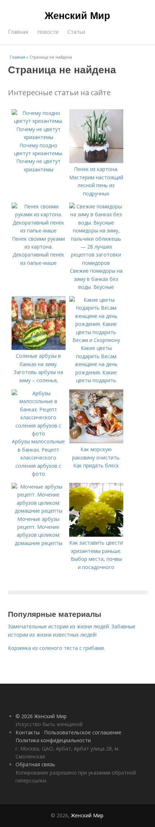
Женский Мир (77, 15)
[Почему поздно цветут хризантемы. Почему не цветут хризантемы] (39, 137)
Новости (47, 31)
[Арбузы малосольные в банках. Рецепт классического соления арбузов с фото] (39, 433)
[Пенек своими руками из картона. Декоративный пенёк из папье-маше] (39, 230)
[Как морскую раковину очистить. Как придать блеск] (96, 441)
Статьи (76, 31)
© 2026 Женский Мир (41, 716)
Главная (18, 31)
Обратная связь (35, 764)
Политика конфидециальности (53, 740)
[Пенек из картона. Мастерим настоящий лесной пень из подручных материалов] (96, 161)
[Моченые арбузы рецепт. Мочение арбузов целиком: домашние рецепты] (39, 510)
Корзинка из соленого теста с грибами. (56, 647)
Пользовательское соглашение (82, 732)
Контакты (27, 732)
